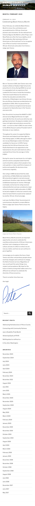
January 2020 (7, 423)
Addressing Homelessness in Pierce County (17, 325)
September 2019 (8, 438)
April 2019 (6, 445)
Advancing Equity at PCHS (11, 336)
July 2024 (6, 361)
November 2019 (8, 430)
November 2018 (8, 463)
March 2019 (6, 449)
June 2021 (6, 390)
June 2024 (6, 365)
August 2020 (7, 409)
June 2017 (6, 489)
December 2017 (8, 485)
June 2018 (6, 481)
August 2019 (7, 441)
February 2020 (7, 419)
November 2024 (8, 354)
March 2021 (6, 394)
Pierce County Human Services (14, 4)
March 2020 (6, 416)
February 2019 (7, 452)
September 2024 (8, 358)
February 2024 (7, 372)
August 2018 (7, 474)
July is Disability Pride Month (12, 332)
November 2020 (8, 401)
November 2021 (8, 379)
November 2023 (8, 376)
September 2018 (8, 471)
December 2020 (8, 398)
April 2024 (6, 368)
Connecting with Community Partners (15, 328)
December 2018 (8, 460)
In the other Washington (10, 343)
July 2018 (6, 478)
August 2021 (7, 383)
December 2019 (8, 427)
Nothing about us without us (12, 339)
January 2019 (7, 456)
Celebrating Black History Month (16, 22)
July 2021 (6, 387)
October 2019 (7, 434)
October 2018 (7, 467)
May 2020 (6, 412)
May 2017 (6, 492)
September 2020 (8, 405)
